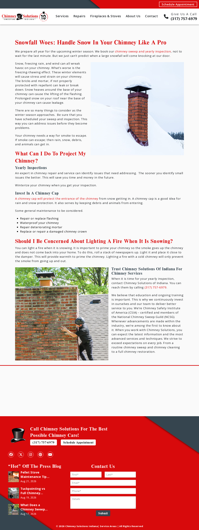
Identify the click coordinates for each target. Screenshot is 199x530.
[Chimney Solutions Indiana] (25, 14)
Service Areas (108, 526)
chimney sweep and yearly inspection (143, 51)
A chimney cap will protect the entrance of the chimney (56, 199)
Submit (103, 513)
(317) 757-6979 (156, 287)
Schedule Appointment (178, 4)
